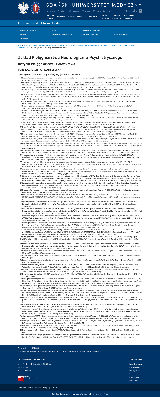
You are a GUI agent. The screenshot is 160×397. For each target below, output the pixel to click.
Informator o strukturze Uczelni (39, 23)
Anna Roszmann (66, 351)
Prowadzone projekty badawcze (61, 34)
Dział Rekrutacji (134, 367)
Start (19, 45)
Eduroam (63, 11)
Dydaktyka (23, 34)
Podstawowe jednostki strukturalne (51, 45)
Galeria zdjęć (24, 39)
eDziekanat (75, 11)
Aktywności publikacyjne (90, 34)
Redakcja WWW (135, 370)
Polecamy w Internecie (120, 34)
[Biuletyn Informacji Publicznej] (27, 378)
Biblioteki (109, 11)
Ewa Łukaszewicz (54, 351)
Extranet (87, 11)
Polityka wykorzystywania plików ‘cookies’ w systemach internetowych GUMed (80, 394)
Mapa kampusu (134, 380)
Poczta (99, 11)
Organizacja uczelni (30, 45)
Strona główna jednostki (28, 30)
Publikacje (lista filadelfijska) (91, 30)
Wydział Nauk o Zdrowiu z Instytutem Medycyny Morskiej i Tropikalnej (90, 45)
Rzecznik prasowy (135, 364)
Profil (114, 30)
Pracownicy (54, 30)
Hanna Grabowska (40, 351)
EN (140, 11)
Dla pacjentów (134, 377)
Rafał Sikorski (76, 351)
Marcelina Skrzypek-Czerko (91, 351)
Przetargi (52, 11)
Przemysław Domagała (26, 351)
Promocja (132, 374)
